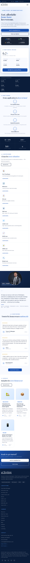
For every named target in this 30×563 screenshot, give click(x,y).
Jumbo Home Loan (5, 494)
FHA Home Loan (4, 490)
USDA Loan (3, 498)
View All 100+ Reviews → (15, 369)
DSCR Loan (3, 500)
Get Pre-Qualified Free (15, 460)
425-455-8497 (4, 539)
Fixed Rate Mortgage (5, 488)
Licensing (3, 528)
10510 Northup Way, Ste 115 (7, 535)
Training (3, 526)
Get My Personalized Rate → (15, 70)
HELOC (2, 496)
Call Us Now (15, 464)
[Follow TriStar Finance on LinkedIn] (5, 560)
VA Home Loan (4, 492)
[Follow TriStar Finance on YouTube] (11, 560)
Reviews (3, 520)
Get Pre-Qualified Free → (15, 30)
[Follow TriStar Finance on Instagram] (14, 560)
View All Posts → (6, 385)
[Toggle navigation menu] (27, 5)
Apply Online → (4, 543)
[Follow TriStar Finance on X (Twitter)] (8, 560)
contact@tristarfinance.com (7, 541)
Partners (3, 524)
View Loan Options (15, 34)
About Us (3, 511)
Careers (3, 518)
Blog (2, 522)
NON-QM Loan (4, 503)
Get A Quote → (4, 545)
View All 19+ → (6, 164)
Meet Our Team (4, 514)
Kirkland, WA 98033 (5, 537)
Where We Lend (4, 516)
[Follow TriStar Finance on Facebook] (2, 560)
